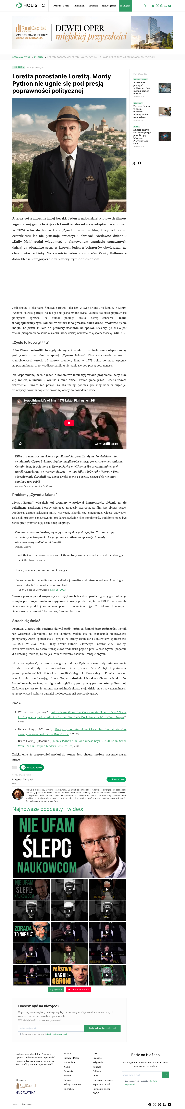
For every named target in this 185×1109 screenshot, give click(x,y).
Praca (95, 1076)
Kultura (39, 57)
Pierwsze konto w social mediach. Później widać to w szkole (141, 111)
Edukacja (93, 6)
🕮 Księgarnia (109, 6)
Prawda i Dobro (61, 6)
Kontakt (97, 1067)
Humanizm (79, 6)
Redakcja (97, 1058)
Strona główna (21, 57)
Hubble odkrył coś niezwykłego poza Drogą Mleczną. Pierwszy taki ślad (142, 137)
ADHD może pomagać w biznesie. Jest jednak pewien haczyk (141, 88)
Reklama (97, 1071)
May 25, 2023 (58, 589)
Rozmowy (69, 1080)
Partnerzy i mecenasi (103, 1080)
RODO (96, 1093)
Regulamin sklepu (101, 1089)
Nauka (67, 1067)
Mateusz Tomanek (23, 779)
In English (125, 6)
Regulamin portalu (102, 1084)
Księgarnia (98, 1062)
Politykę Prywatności (57, 1034)
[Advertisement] (69, 285)
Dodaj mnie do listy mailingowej (102, 1028)
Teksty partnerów (72, 1084)
